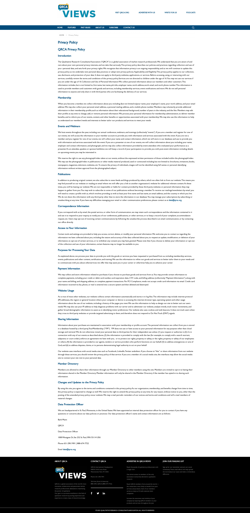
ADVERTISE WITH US (147, 12)
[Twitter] (99, 493)
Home (60, 27)
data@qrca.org (175, 200)
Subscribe (113, 27)
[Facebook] (93, 493)
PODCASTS (190, 12)
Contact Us (129, 27)
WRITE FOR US (171, 12)
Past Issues (85, 27)
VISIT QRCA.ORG (122, 12)
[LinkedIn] (105, 493)
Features (72, 27)
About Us (99, 27)
